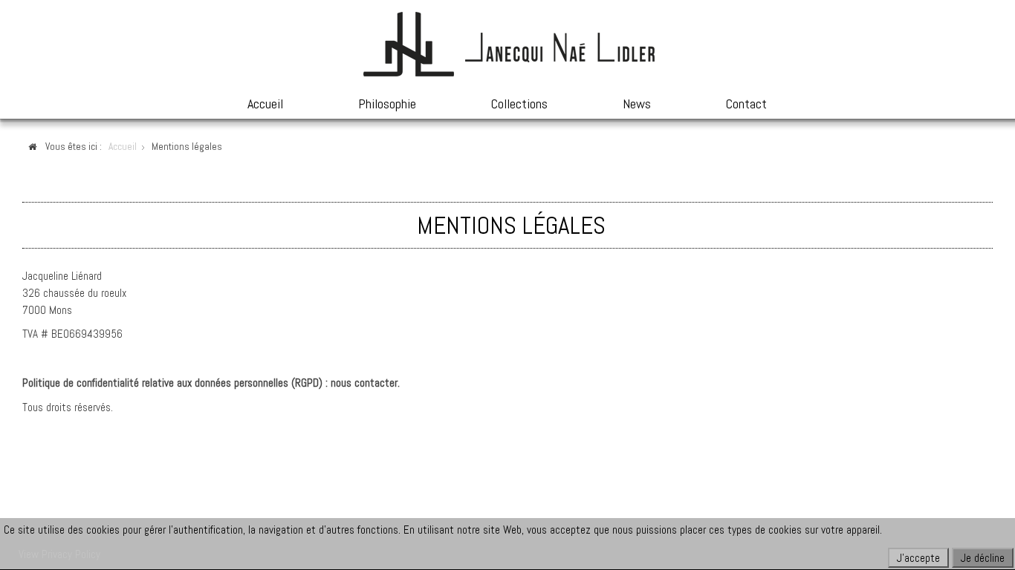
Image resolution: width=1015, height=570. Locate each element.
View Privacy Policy (59, 554)
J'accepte (918, 558)
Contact (746, 103)
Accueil (265, 103)
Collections (519, 103)
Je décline (983, 558)
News (637, 103)
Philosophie (387, 103)
